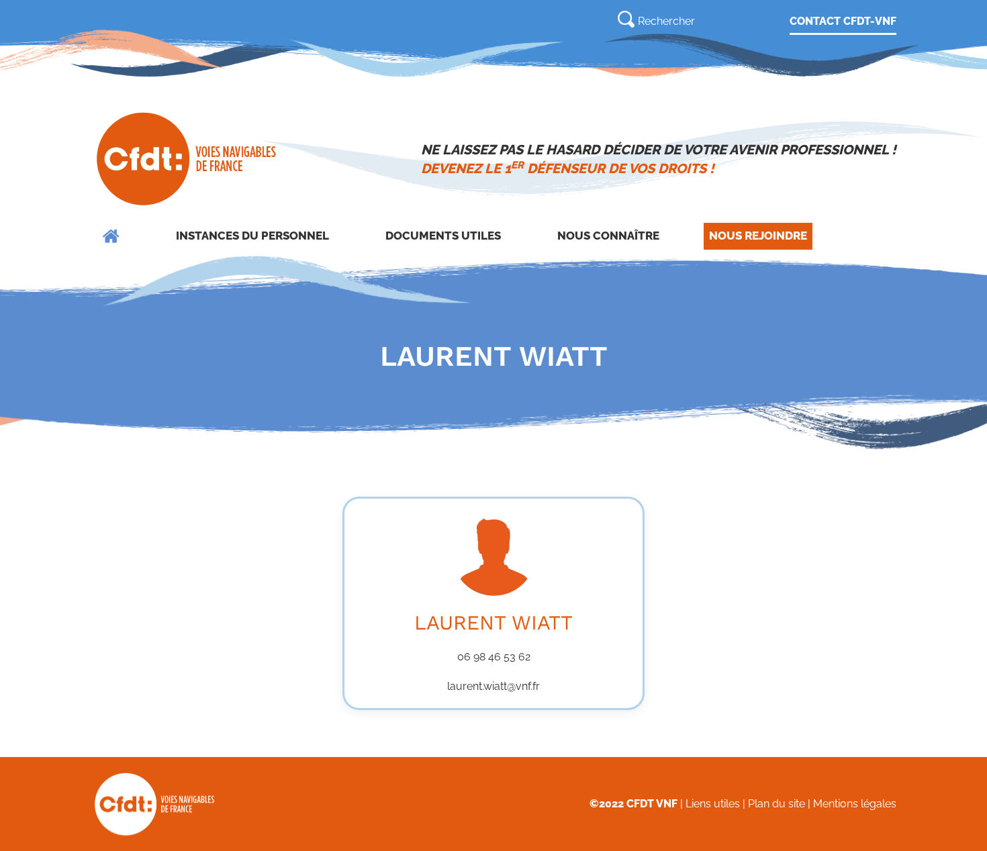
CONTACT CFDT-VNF (843, 21)
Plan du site (776, 803)
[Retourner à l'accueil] (188, 159)
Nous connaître (608, 235)
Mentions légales (854, 803)
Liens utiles (713, 803)
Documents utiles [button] (443, 235)
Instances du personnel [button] (252, 235)
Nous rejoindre (758, 235)
